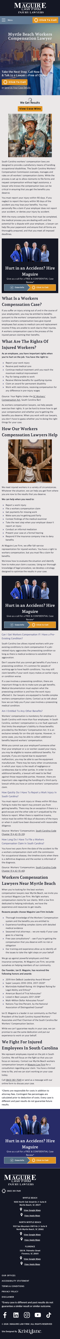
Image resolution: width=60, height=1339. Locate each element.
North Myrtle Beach (30, 1222)
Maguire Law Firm (36, 1064)
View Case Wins (30, 108)
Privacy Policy (10, 1291)
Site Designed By (10, 1331)
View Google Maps (32, 1210)
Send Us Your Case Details (17, 87)
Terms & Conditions (13, 1286)
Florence (30, 1246)
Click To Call (48, 20)
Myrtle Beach (30, 1198)
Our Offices (8, 1275)
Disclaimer (8, 1297)
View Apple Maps (32, 1216)
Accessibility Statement (15, 1281)
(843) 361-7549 (13, 1080)
